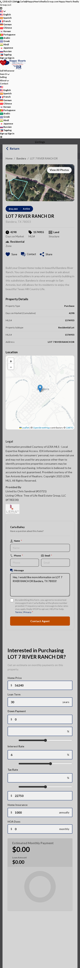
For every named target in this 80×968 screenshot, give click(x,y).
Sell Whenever (7, 70)
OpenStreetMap (41, 427)
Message (19, 570)
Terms (18, 612)
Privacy (27, 612)
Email (48, 555)
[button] (40, 389)
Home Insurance (18, 804)
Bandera (21, 158)
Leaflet (25, 427)
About (3, 80)
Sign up (3, 58)
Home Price (15, 677)
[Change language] (3, 11)
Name (18, 540)
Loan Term (14, 694)
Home (9, 158)
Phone (18, 555)
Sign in (11, 58)
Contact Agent (40, 621)
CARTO (69, 427)
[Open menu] (1, 137)
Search (3, 74)
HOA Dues (14, 821)
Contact (4, 83)
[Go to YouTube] (1, 8)
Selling (3, 77)
